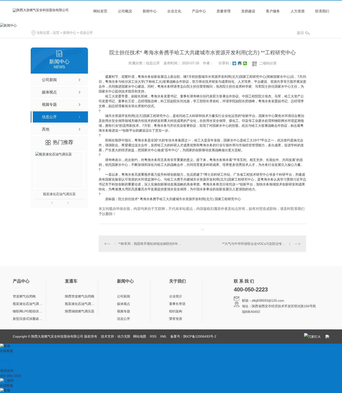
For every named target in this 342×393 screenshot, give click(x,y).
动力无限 (123, 336)
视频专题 (123, 311)
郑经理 (5, 360)
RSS (153, 336)
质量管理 (224, 11)
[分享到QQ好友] (240, 63)
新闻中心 (150, 11)
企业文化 (174, 11)
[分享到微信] (245, 63)
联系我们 (322, 11)
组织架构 (175, 311)
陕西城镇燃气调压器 (79, 311)
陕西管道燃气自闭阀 (79, 296)
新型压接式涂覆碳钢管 (29, 319)
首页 (56, 32)
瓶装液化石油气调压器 (59, 194)
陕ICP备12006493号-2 (199, 336)
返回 (300, 33)
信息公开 (86, 32)
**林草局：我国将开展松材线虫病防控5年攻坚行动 (150, 244)
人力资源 (298, 11)
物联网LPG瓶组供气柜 (29, 311)
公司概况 (125, 11)
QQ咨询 (6, 365)
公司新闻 (123, 296)
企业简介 (175, 296)
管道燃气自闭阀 (24, 296)
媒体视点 (123, 304)
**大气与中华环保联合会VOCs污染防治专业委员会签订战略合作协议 (261, 244)
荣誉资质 (175, 319)
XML (163, 336)
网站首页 (100, 11)
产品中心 (199, 11)
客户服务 (273, 11)
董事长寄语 (177, 304)
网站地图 (139, 336)
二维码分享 (268, 63)
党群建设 (248, 11)
